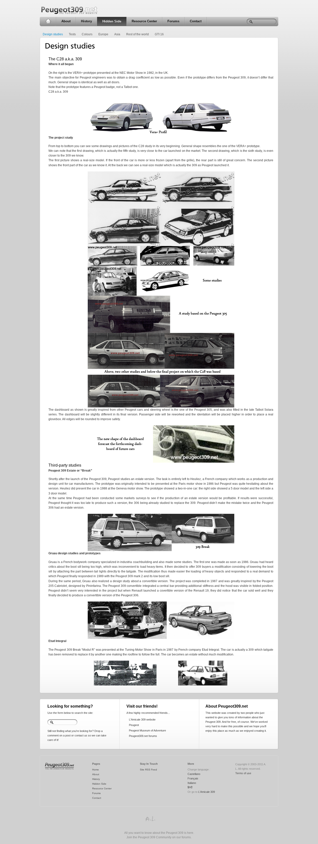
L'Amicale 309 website (142, 719)
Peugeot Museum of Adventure (147, 730)
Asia (117, 34)
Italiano (192, 782)
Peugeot (134, 724)
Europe (103, 34)
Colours (87, 34)
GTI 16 (159, 34)
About (66, 21)
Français (193, 778)
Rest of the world (137, 34)
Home (48, 21)
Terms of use (243, 773)
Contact (195, 21)
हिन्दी (190, 787)
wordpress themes (150, 819)
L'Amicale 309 (206, 791)
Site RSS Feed (148, 769)
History (86, 21)
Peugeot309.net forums (143, 735)
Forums (173, 21)
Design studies (53, 34)
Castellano (194, 773)
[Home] (59, 769)
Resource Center (144, 21)
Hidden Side (111, 21)
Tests (72, 34)
